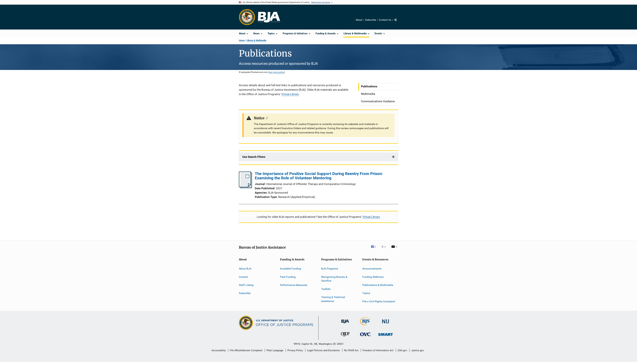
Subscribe (370, 19)
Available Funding (290, 268)
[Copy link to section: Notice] (266, 118)
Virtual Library (290, 94)
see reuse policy (276, 72)
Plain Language (275, 350)
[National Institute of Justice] (385, 324)
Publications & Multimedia (377, 285)
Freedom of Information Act (378, 350)
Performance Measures (293, 285)
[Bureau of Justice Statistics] (365, 325)
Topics (366, 293)
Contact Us (385, 19)
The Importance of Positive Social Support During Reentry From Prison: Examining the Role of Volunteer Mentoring (319, 175)
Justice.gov (417, 350)
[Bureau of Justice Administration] (345, 323)
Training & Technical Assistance (333, 299)
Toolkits (325, 289)
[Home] (269, 17)
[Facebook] (375, 249)
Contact (243, 276)
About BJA (245, 268)
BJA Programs (329, 268)
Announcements (371, 268)
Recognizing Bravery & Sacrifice (334, 278)
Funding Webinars (373, 276)
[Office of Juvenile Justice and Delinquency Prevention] (345, 337)
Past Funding (288, 276)
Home (242, 40)
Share (398, 22)
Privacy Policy (295, 350)
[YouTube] (394, 249)
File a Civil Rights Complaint (378, 301)
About (359, 19)
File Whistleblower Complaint (246, 350)
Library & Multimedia (256, 40)
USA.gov (402, 350)
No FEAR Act (351, 350)
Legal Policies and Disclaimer (323, 350)
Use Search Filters (253, 156)
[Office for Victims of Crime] (365, 336)
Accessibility (219, 350)
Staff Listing (246, 285)
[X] (385, 249)
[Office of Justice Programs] (247, 17)
